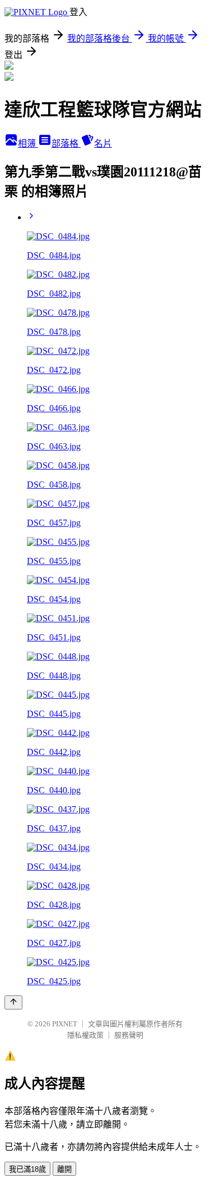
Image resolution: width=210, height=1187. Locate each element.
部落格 (66, 143)
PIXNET (64, 1024)
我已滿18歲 (27, 1169)
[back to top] (13, 1002)
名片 (103, 143)
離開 (64, 1169)
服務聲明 (128, 1035)
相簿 (28, 143)
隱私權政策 (85, 1035)
